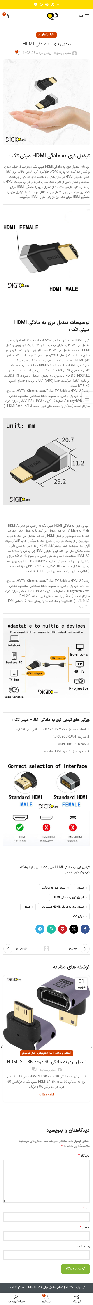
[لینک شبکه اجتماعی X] (53, 4)
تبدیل (80, 888)
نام (86, 1208)
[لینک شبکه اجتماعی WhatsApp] (41, 4)
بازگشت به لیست (46, 948)
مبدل (27, 907)
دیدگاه (84, 1155)
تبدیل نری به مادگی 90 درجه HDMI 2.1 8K (46, 1062)
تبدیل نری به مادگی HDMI (68, 897)
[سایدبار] (87, 397)
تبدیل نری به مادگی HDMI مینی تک (63, 907)
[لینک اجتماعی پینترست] (47, 4)
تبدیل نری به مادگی (53, 888)
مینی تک (78, 916)
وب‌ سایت (83, 1246)
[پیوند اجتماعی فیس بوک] (58, 4)
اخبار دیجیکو (29, 1053)
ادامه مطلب (46, 1094)
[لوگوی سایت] (46, 15)
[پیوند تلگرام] (36, 4)
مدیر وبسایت (62, 53)
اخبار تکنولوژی (46, 35)
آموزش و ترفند (63, 1053)
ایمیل (85, 1227)
